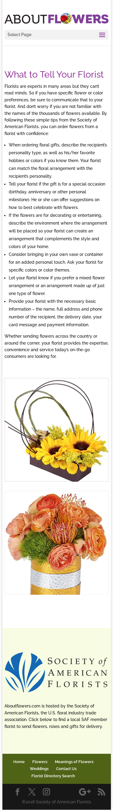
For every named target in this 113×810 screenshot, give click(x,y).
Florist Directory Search (53, 776)
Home (19, 761)
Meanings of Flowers (74, 761)
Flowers (39, 761)
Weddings (39, 768)
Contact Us (66, 768)
